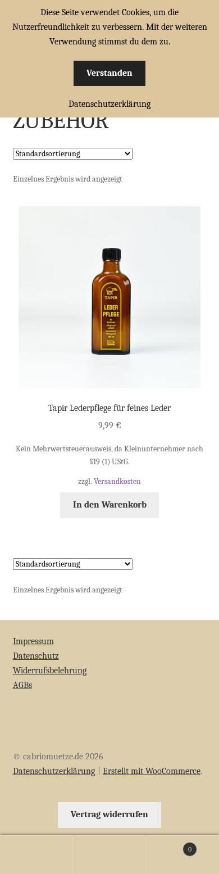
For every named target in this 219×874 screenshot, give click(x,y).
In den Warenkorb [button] (110, 505)
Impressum (33, 641)
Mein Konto (36, 855)
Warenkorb (168, 845)
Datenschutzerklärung (54, 771)
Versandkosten (117, 481)
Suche (109, 855)
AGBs (22, 685)
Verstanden (109, 73)
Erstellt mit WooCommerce (151, 771)
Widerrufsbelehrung (49, 670)
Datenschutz (36, 656)
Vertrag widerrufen (109, 814)
